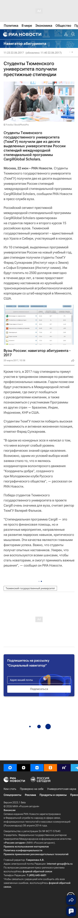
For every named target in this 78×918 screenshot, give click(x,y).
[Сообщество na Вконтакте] (37, 767)
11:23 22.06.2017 (14, 52)
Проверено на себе (32, 789)
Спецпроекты (12, 795)
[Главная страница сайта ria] (22, 34)
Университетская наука (61, 789)
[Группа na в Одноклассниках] (50, 767)
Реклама (30, 795)
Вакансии (9, 810)
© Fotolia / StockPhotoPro (16, 124)
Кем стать (10, 789)
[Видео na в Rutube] (63, 767)
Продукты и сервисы (53, 795)
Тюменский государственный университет (30, 588)
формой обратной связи (37, 871)
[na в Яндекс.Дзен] (23, 767)
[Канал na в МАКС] (10, 767)
